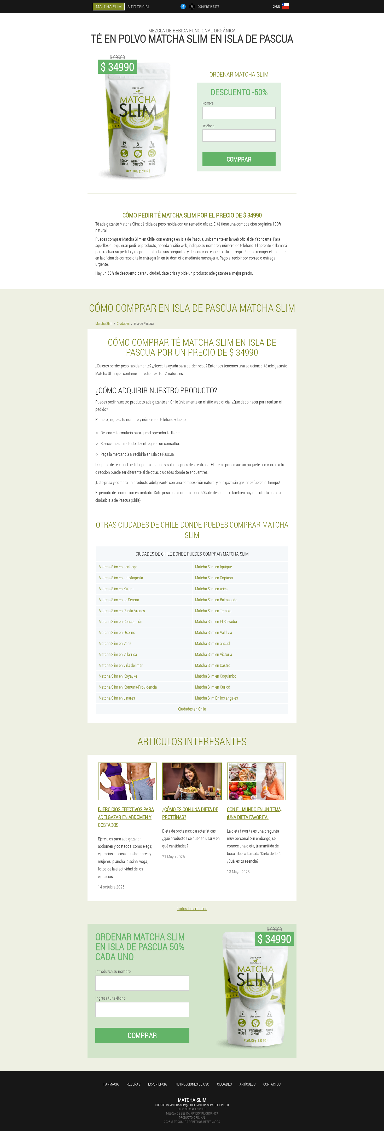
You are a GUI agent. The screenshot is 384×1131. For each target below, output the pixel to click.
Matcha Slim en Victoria (213, 654)
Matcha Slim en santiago (118, 566)
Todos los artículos (192, 908)
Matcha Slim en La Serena (119, 599)
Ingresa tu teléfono (110, 998)
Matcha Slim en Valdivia (213, 632)
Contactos (272, 1084)
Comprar (239, 159)
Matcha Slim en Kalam (116, 588)
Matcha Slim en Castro (212, 665)
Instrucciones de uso (192, 1084)
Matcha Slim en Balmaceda (216, 599)
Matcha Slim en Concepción (120, 621)
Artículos (247, 1084)
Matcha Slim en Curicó (212, 687)
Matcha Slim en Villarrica (118, 654)
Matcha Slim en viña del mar (121, 665)
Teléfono (208, 126)
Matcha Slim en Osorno (117, 632)
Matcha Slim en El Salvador (216, 621)
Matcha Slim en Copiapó (214, 577)
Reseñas (133, 1084)
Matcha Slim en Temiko (213, 610)
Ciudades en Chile (192, 709)
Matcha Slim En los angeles (216, 698)
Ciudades (224, 1084)
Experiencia (157, 1084)
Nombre (207, 103)
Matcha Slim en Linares (117, 698)
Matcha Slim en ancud (212, 643)
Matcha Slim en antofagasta (121, 577)
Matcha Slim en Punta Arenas (122, 610)
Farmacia (111, 1084)
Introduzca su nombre (113, 971)
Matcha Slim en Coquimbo (215, 676)
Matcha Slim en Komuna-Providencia (128, 687)
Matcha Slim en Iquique (213, 566)
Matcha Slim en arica (211, 588)
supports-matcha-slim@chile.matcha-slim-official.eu (192, 1105)
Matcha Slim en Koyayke (118, 676)
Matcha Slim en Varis (115, 643)
